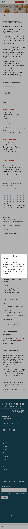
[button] (26, 255)
